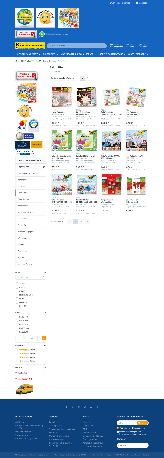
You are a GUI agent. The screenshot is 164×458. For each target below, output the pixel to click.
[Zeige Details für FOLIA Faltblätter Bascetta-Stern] (62, 97)
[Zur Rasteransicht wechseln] (82, 78)
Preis (17, 312)
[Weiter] (87, 221)
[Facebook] (66, 407)
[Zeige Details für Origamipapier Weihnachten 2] (136, 184)
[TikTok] (85, 407)
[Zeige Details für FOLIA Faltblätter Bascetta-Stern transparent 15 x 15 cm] (86, 97)
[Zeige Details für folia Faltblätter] (111, 97)
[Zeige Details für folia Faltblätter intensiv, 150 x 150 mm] (62, 140)
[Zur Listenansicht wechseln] (87, 78)
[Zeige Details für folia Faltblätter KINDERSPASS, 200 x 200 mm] (86, 184)
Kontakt (111, 3)
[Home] (16, 61)
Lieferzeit (19, 367)
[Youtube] (91, 407)
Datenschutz (124, 434)
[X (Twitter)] (72, 407)
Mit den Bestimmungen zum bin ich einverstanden (132, 433)
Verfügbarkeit (21, 373)
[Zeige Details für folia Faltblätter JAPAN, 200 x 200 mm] (136, 140)
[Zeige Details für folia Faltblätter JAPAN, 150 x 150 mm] (111, 140)
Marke (18, 272)
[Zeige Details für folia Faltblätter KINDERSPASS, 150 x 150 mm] (62, 184)
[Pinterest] (97, 407)
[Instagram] (79, 407)
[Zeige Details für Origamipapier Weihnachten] (111, 184)
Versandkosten (42, 455)
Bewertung (20, 345)
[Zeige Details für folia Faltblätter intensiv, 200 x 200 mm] (86, 140)
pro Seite (56, 222)
